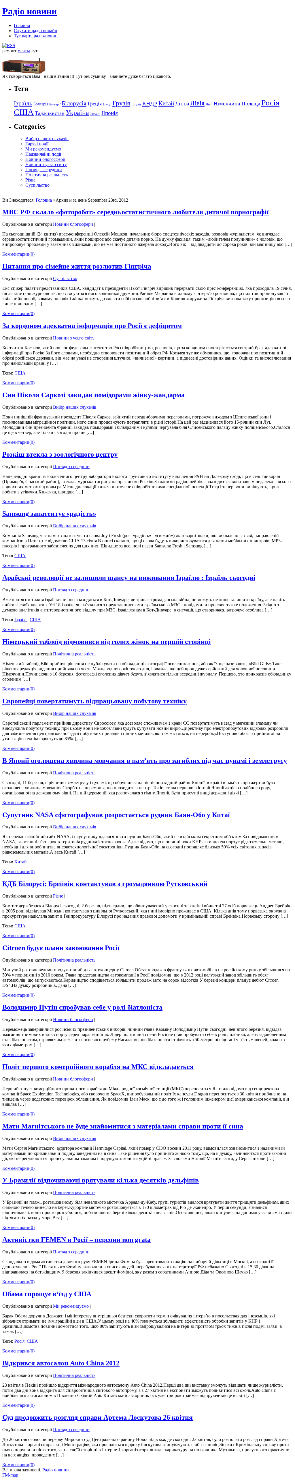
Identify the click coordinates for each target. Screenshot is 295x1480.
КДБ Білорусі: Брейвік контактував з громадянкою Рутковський (104, 883)
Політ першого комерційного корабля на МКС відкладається (98, 1066)
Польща (250, 104)
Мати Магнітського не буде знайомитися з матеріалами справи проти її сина (122, 1126)
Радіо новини (29, 11)
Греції (107, 104)
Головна (22, 25)
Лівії (209, 104)
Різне (30, 179)
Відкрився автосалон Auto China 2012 (61, 1363)
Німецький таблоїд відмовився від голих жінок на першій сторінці (106, 641)
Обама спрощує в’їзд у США (46, 1294)
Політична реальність (46, 174)
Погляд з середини (43, 169)
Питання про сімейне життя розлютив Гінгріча (76, 266)
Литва (182, 104)
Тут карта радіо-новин (36, 35)
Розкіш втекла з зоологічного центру (60, 454)
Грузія (121, 103)
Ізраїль (23, 103)
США (24, 112)
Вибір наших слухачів (47, 138)
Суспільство (37, 185)
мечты (24, 50)
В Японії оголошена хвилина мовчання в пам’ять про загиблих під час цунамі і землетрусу (144, 760)
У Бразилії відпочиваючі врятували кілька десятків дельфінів (100, 1180)
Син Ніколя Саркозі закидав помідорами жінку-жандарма (93, 395)
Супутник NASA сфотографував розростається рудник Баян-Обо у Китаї (116, 815)
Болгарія (40, 104)
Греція (95, 104)
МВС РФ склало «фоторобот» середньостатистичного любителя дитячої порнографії (135, 212)
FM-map (10, 1475)
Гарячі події (36, 143)
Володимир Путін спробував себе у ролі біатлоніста (82, 1007)
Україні (95, 113)
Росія (270, 102)
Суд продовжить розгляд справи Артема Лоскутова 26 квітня (97, 1417)
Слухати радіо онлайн (35, 30)
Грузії (136, 104)
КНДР (149, 103)
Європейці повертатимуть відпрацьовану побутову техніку (94, 701)
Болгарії (54, 104)
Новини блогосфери (45, 159)
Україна (77, 112)
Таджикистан (50, 113)
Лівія (197, 103)
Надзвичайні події (43, 154)
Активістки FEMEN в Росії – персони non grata (76, 1239)
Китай (166, 103)
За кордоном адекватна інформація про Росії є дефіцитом (92, 325)
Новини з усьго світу (46, 164)
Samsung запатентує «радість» (49, 513)
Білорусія (74, 103)
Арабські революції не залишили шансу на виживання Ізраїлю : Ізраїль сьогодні (128, 577)
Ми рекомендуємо (43, 148)
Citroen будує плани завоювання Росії (61, 948)
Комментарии (18, 254)
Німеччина (226, 103)
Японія (109, 113)
